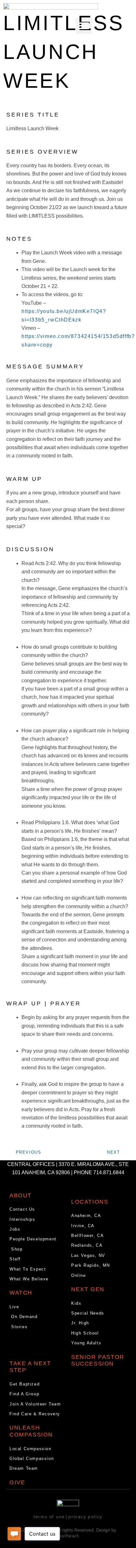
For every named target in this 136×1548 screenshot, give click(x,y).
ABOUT (20, 1195)
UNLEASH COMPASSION (31, 1431)
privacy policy (85, 1516)
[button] (84, 26)
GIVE (17, 1482)
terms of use (49, 1516)
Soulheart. (68, 1535)
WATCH (20, 1293)
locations (89, 1202)
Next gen (87, 1289)
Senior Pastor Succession (97, 1360)
